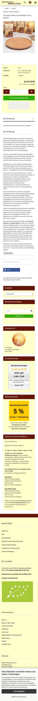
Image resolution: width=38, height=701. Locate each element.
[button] (11, 270)
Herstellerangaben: (11, 262)
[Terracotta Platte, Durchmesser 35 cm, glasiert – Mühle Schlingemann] (19, 37)
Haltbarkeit (5, 629)
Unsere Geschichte (7, 626)
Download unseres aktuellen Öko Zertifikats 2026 (16, 574)
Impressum (5, 531)
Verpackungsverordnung (9, 545)
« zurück (13, 8)
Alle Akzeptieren (19, 691)
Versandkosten (6, 538)
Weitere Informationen (19, 697)
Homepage (6, 280)
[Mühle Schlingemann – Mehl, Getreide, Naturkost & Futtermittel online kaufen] (10, 2)
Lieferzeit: (6, 70)
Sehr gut (19, 373)
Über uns (4, 620)
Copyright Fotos (6, 644)
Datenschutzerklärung (20, 687)
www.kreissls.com (23, 500)
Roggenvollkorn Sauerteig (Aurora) (12, 635)
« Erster (6, 8)
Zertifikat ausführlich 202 (9, 578)
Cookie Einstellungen (8, 551)
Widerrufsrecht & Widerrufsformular (12, 541)
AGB (3, 534)
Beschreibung (9, 118)
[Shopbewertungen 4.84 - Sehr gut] (19, 369)
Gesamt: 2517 (19, 385)
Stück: (5, 87)
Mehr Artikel (8, 351)
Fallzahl (4, 641)
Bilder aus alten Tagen (8, 623)
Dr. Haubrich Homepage (12, 349)
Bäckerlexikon (6, 638)
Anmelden (19, 316)
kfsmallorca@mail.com (19, 502)
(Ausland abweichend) (24, 72)
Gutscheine (5, 632)
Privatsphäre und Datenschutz (11, 548)
